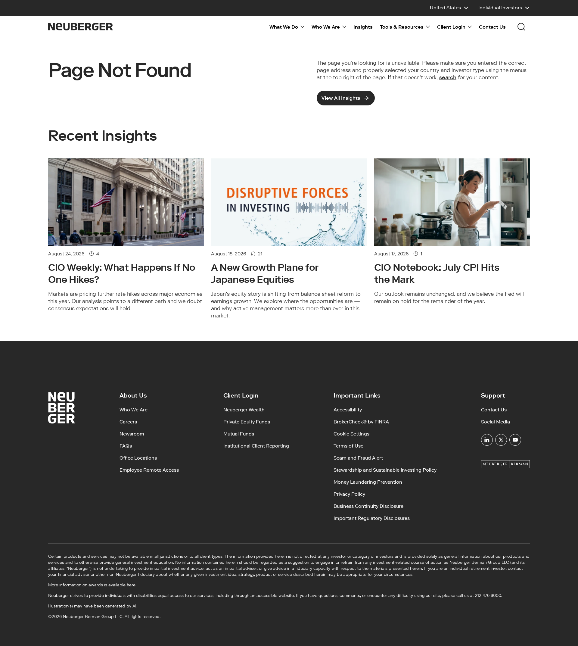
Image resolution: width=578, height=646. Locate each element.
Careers (128, 422)
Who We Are (134, 410)
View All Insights (341, 98)
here (131, 585)
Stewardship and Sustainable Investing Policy (385, 470)
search (447, 77)
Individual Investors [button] (500, 8)
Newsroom (132, 434)
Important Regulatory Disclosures (372, 518)
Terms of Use (348, 446)
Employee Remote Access (149, 470)
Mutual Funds (238, 434)
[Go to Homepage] (80, 26)
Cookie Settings (351, 434)
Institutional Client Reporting (256, 446)
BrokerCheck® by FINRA (361, 422)
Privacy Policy (349, 494)
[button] (449, 8)
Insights (363, 27)
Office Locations (138, 458)
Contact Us (492, 27)
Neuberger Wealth (244, 410)
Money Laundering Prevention (368, 482)
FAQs (126, 446)
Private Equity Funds (246, 422)
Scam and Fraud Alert (358, 458)
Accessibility (348, 410)
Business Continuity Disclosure (368, 506)
